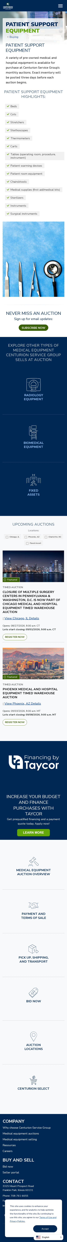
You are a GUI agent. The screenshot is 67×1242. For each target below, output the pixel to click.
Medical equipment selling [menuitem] (20, 1139)
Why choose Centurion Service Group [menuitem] (27, 1128)
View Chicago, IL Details (22, 618)
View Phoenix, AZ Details (23, 703)
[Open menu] (60, 6)
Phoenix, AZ (33, 537)
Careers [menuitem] (7, 1151)
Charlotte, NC (54, 537)
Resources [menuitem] (9, 1145)
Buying (14, 37)
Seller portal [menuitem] (11, 1172)
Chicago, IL (14, 537)
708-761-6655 (19, 1196)
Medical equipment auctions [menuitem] (21, 1133)
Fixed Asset (35, 543)
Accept (45, 1228)
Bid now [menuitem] (8, 1166)
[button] (48, 1237)
